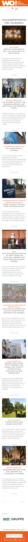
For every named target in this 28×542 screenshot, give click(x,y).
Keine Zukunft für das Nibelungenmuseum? (14, 205)
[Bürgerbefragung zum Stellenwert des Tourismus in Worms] (14, 455)
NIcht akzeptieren (9, 539)
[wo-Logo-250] (14, 3)
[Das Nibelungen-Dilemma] (14, 138)
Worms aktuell (17, 100)
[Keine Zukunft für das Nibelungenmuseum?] (14, 188)
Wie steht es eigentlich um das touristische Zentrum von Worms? (14, 311)
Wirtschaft (9, 100)
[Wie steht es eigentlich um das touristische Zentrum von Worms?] (14, 293)
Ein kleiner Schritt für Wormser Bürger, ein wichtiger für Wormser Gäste (14, 105)
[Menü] (15, 8)
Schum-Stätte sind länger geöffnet (14, 423)
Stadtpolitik (19, 202)
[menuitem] (11, 8)
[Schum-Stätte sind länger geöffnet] (14, 408)
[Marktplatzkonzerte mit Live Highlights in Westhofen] (14, 35)
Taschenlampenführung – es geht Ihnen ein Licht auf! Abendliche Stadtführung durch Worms (14, 257)
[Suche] (11, 8)
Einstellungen (20, 539)
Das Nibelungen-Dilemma (14, 149)
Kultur (12, 47)
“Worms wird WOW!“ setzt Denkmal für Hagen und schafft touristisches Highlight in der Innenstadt (14, 368)
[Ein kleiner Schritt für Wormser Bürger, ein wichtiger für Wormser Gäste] (14, 88)
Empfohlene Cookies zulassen (14, 535)
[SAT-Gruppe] (13, 519)
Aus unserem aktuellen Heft (12, 146)
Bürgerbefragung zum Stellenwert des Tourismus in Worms (14, 472)
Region (16, 47)
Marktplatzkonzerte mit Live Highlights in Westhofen (14, 51)
